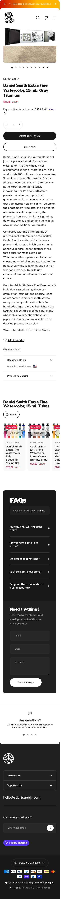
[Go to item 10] (48, 67)
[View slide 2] (28, 735)
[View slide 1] (24, 735)
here (42, 510)
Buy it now (30, 146)
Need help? (14, 349)
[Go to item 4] (24, 67)
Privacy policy (28, 888)
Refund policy (15, 888)
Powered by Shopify (44, 882)
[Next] (55, 4)
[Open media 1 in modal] (50, 33)
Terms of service (43, 888)
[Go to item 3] (20, 67)
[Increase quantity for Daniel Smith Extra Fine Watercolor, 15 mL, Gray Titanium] (19, 125)
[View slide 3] (32, 735)
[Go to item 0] (12, 67)
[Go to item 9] (44, 67)
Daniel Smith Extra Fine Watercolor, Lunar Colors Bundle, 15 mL (38, 453)
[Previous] (4, 4)
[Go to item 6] (32, 67)
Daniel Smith (11, 78)
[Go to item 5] (28, 67)
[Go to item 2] (16, 67)
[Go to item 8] (40, 67)
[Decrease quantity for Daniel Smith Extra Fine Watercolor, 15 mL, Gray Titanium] (6, 125)
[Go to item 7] (36, 67)
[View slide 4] (36, 735)
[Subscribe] (50, 828)
